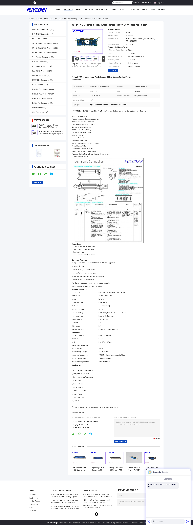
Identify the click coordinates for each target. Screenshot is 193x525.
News (144, 9)
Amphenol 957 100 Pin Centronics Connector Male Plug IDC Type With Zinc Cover (51, 134)
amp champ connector (110, 407)
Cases (152, 9)
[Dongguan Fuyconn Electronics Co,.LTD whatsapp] (41, 174)
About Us (89, 9)
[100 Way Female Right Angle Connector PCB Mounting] (34, 126)
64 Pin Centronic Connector (43, 52)
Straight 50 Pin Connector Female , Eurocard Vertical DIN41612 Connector (98, 496)
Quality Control (118, 9)
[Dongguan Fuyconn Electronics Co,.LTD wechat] (47, 174)
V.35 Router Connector (41, 57)
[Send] (187, 521)
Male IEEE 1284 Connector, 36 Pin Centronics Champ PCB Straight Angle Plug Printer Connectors (152, 469)
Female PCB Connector (41, 94)
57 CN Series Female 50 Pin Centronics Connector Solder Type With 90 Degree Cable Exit (65, 508)
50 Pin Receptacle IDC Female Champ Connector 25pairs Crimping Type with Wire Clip (65, 496)
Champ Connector (50, 19)
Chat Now (145, 2)
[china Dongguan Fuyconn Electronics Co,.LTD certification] (38, 153)
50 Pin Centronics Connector (43, 43)
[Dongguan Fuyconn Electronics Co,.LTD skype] (53, 174)
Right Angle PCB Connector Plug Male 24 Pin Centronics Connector (98, 469)
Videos (78, 9)
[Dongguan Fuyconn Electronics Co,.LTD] (36, 10)
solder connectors (81, 407)
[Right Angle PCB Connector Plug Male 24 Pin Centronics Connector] (98, 458)
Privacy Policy (52, 523)
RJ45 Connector (38, 85)
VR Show (161, 9)
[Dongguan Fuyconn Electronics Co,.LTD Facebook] (35, 2)
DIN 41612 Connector (40, 34)
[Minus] (187, 472)
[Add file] (148, 521)
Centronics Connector (40, 29)
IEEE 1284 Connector (40, 80)
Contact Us (134, 9)
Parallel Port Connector (41, 89)
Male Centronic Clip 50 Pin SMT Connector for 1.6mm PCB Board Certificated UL (134, 469)
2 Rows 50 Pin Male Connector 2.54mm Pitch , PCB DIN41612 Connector (98, 501)
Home (58, 9)
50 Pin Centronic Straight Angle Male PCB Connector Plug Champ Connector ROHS (79, 469)
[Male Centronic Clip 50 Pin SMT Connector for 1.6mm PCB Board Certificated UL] (134, 458)
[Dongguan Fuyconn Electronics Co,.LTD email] (35, 174)
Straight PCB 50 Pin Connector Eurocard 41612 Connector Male (98, 507)
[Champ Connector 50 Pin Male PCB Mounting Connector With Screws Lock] (116, 458)
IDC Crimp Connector (40, 71)
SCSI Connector (38, 39)
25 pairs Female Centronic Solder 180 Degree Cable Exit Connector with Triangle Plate (64, 502)
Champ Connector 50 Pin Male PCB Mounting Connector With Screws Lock (116, 469)
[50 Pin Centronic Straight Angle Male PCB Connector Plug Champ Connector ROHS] (79, 458)
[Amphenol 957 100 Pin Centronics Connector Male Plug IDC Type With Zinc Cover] (34, 132)
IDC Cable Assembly (40, 66)
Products (68, 9)
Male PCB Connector (40, 98)
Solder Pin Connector (40, 103)
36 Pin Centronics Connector (43, 48)
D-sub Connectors (39, 62)
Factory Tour (102, 9)
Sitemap (32, 510)
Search (135, 2)
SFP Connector (38, 112)
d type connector (95, 407)
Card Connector (38, 108)
